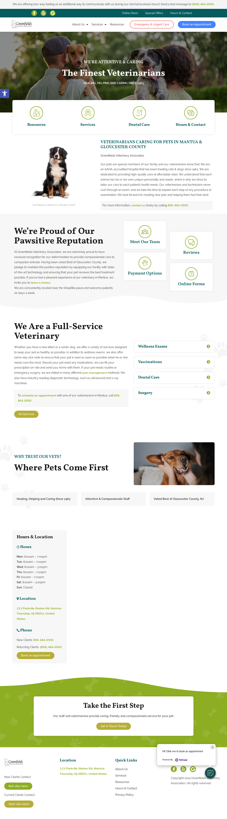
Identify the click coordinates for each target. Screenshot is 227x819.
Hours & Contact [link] (181, 13)
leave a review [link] (40, 282)
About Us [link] (78, 24)
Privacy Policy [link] (124, 794)
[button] (210, 772)
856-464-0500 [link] (178, 205)
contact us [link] (138, 205)
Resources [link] (117, 24)
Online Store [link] (130, 13)
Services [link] (97, 24)
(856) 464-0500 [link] (203, 4)
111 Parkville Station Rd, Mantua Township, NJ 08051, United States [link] (39, 614)
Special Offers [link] (154, 13)
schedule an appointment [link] (39, 395)
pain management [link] (94, 373)
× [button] (212, 747)
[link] (4, 93)
